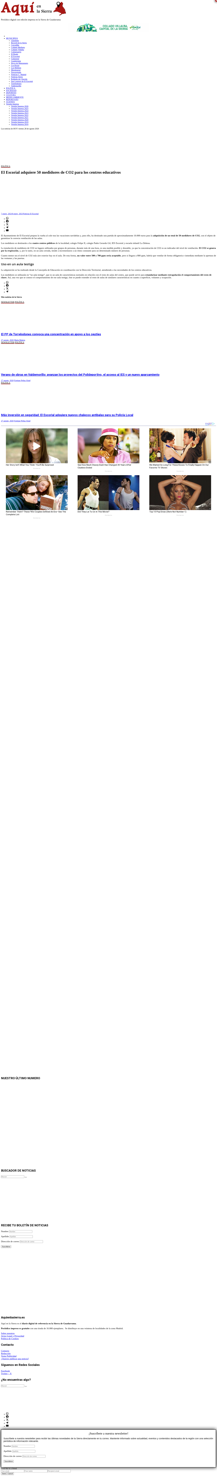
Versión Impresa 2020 (19, 120)
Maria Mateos (19, 340)
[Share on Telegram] (7, 228)
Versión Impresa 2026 (19, 106)
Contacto (5, 1351)
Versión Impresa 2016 (19, 124)
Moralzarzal (15, 70)
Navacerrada (16, 72)
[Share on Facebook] (7, 222)
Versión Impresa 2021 (19, 118)
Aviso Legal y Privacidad (12, 1336)
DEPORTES (11, 93)
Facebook (5, 1371)
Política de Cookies (10, 1338)
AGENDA (10, 102)
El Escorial (15, 56)
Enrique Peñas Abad (22, 380)
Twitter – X (6, 1373)
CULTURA (11, 95)
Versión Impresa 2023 (19, 113)
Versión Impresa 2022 (19, 115)
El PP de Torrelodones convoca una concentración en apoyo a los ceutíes (51, 334)
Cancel (10, 1474)
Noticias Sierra (17, 77)
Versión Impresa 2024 (19, 111)
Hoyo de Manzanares (19, 63)
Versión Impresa (12, 104)
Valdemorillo (16, 86)
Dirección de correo (10, 1241)
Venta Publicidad (8, 1356)
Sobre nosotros (8, 1333)
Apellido (5, 1236)
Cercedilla (15, 45)
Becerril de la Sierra (19, 43)
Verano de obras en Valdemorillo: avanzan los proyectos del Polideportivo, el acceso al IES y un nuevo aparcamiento (80, 374)
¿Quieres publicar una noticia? (15, 1358)
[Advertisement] (108, 147)
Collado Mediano (18, 47)
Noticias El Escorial (31, 214)
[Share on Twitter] (7, 225)
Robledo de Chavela (19, 79)
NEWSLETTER (7, 302)
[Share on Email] (7, 231)
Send (4, 1474)
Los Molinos (16, 68)
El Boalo (14, 54)
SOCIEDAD (11, 90)
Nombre (4, 1231)
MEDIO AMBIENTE (15, 97)
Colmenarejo (16, 52)
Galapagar (15, 59)
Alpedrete (15, 41)
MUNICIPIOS (12, 38)
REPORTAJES (12, 99)
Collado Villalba (17, 50)
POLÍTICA (10, 88)
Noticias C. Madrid (18, 74)
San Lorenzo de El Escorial (22, 81)
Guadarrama (16, 61)
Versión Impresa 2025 (19, 108)
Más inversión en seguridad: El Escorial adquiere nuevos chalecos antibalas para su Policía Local (67, 415)
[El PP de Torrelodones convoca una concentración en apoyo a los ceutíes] (25, 328)
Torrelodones (16, 84)
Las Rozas (15, 65)
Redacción (6, 1353)
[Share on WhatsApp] (7, 219)
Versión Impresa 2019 (19, 122)
